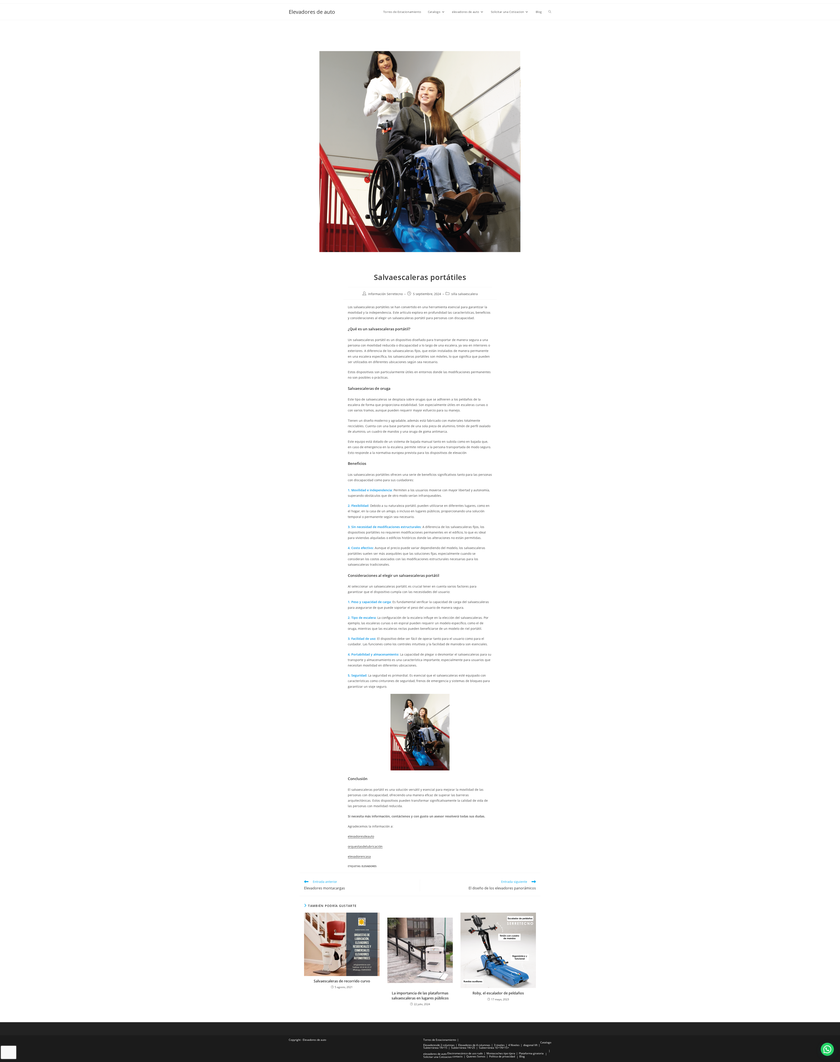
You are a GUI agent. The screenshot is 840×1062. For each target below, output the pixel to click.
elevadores (369, 866)
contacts (457, 1056)
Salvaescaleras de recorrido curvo (342, 981)
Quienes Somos (475, 1056)
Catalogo (545, 1042)
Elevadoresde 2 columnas (439, 1045)
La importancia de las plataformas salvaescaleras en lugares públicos (420, 995)
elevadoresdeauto (361, 836)
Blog (522, 1056)
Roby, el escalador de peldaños (498, 993)
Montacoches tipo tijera (500, 1053)
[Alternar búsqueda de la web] (550, 12)
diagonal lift (530, 1045)
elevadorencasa (359, 856)
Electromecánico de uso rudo (465, 1053)
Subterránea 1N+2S (463, 1048)
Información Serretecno (385, 294)
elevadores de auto (435, 1054)
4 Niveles (514, 1045)
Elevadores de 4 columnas (474, 1045)
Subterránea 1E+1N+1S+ (494, 1048)
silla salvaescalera (464, 294)
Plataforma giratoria (531, 1053)
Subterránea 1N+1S (435, 1048)
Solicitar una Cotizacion (437, 1057)
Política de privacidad (502, 1056)
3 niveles (499, 1045)
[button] (827, 1049)
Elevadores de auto (312, 11)
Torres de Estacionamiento (439, 1040)
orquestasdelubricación (365, 846)
